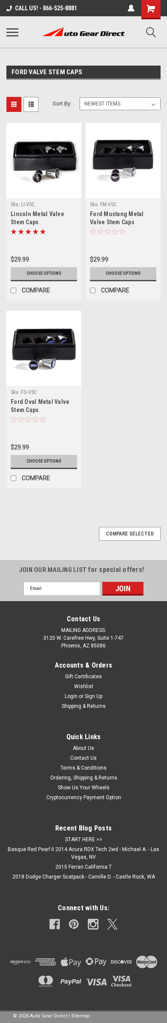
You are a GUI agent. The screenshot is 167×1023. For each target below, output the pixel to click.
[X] (112, 924)
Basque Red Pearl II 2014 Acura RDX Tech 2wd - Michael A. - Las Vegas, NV (83, 853)
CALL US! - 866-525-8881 (46, 8)
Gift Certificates (83, 677)
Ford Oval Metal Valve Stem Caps (40, 405)
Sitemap (80, 1016)
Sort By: (62, 103)
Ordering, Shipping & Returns (83, 778)
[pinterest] (74, 924)
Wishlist (83, 686)
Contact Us (83, 758)
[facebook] (54, 924)
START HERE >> (83, 839)
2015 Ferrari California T (83, 867)
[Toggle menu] (12, 32)
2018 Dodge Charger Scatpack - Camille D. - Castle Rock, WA (83, 877)
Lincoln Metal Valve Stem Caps (37, 218)
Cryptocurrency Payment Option (83, 797)
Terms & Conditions (83, 768)
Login (71, 696)
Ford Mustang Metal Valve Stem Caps (117, 218)
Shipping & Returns (84, 706)
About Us (83, 748)
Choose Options (44, 273)
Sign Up (93, 696)
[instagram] (93, 924)
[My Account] (131, 8)
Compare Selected (130, 534)
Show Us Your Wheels (84, 788)
